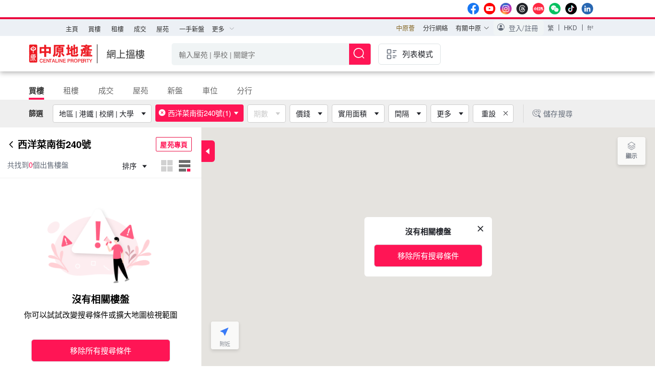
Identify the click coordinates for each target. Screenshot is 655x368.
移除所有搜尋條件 (100, 350)
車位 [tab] (210, 90)
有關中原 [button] (468, 27)
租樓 (117, 28)
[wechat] (555, 8)
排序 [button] (130, 166)
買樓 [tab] (36, 90)
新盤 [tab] (175, 90)
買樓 (94, 28)
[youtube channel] (489, 8)
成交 (140, 28)
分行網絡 (435, 27)
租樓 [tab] (71, 90)
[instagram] (506, 8)
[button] (518, 27)
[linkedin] (587, 8)
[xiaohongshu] (538, 8)
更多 (444, 113)
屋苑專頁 (173, 144)
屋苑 (162, 28)
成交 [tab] (106, 90)
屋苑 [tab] (140, 90)
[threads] (522, 8)
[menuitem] (72, 29)
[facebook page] (473, 8)
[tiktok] (571, 8)
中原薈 (405, 27)
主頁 (72, 28)
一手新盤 (192, 28)
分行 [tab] (244, 90)
